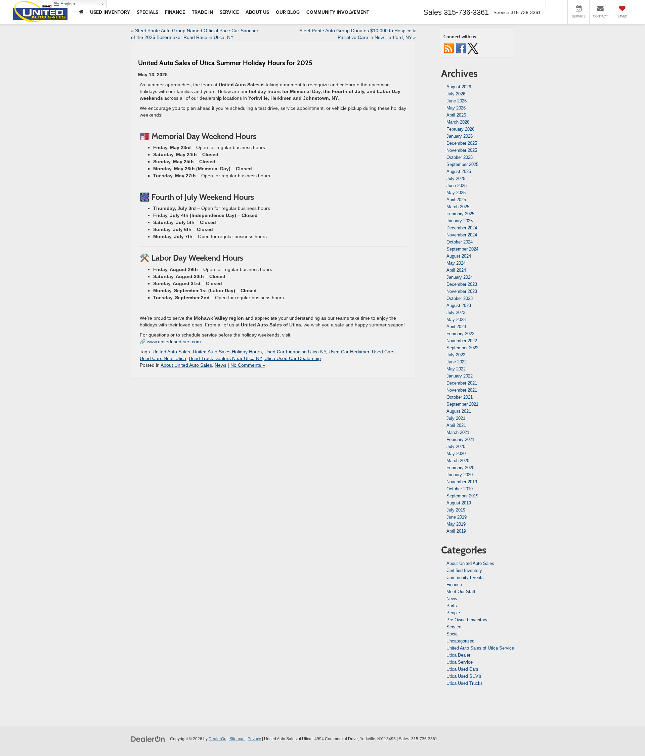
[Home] (81, 12)
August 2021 (458, 411)
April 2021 (456, 425)
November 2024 (461, 234)
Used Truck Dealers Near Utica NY (225, 358)
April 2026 (456, 115)
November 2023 (461, 291)
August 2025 (458, 171)
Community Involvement (337, 12)
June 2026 (456, 100)
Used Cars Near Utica (163, 358)
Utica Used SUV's (463, 676)
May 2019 (456, 524)
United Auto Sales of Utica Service (480, 648)
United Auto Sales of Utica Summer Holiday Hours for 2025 (225, 63)
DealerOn (217, 739)
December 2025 (461, 143)
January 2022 (459, 376)
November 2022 (461, 340)
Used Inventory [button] (110, 12)
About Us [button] (257, 12)
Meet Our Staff (460, 591)
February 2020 (460, 467)
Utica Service (459, 662)
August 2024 (458, 256)
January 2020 (459, 474)
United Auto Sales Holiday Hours (227, 351)
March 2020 (457, 460)
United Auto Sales (171, 351)
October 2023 (459, 298)
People (453, 612)
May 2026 (456, 107)
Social (452, 633)
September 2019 (462, 495)
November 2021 (461, 390)
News (220, 365)
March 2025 (457, 206)
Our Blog (288, 12)
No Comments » (247, 365)
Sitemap (237, 739)
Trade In (202, 12)
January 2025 (459, 220)
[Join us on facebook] (461, 47)
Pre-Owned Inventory (466, 619)
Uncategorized (460, 640)
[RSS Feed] (448, 47)
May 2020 (456, 453)
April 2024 (456, 270)
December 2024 (461, 227)
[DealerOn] (148, 738)
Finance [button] (175, 12)
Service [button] (229, 12)
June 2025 (456, 185)
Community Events (465, 577)
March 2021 (457, 432)
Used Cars (383, 351)
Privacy (254, 739)
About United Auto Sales (186, 365)
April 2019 (456, 531)
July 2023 (455, 312)
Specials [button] (147, 12)
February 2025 (460, 213)
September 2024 (462, 249)
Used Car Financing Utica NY (295, 351)
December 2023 (461, 284)
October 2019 (459, 488)
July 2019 (455, 510)
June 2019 (456, 517)
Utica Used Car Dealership (292, 358)
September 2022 (462, 347)
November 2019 (461, 481)
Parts (451, 605)
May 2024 (456, 263)
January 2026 (459, 136)
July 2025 (455, 178)
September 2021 (462, 404)
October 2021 (459, 397)
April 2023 (456, 326)
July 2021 (455, 418)
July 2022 (455, 354)
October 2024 (459, 241)
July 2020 (455, 446)
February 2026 (460, 129)
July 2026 (455, 93)
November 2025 (461, 150)
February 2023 (460, 333)
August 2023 (458, 305)
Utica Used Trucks (464, 683)
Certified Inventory (464, 570)
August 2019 (458, 502)
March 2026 (457, 122)
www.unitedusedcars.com (174, 341)
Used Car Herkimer (349, 351)
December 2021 (461, 383)
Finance (454, 584)
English (67, 3)
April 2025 (456, 199)
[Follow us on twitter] (473, 47)
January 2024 (459, 277)
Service (453, 626)
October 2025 (459, 157)
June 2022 (456, 361)
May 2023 (456, 319)
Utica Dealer (458, 655)
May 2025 (456, 192)
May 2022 (456, 368)
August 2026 (458, 86)
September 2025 (462, 164)
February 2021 (460, 439)
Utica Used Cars (462, 669)
